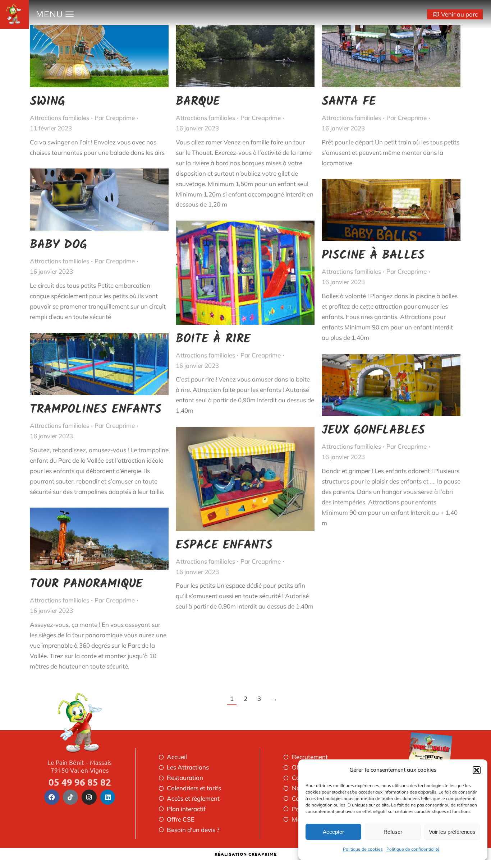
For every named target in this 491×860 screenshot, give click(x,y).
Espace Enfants (224, 545)
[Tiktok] (70, 797)
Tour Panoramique (86, 584)
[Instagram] (89, 797)
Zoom (89, 56)
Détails (109, 56)
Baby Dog (58, 245)
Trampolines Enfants (95, 409)
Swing (47, 101)
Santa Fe (349, 101)
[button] (476, 770)
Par (115, 117)
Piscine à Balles (373, 255)
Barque (198, 101)
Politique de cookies (363, 849)
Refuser (393, 832)
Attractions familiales (59, 117)
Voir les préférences (452, 832)
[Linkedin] (107, 797)
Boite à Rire (213, 339)
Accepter (333, 832)
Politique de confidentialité (413, 849)
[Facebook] (51, 797)
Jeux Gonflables (373, 430)
